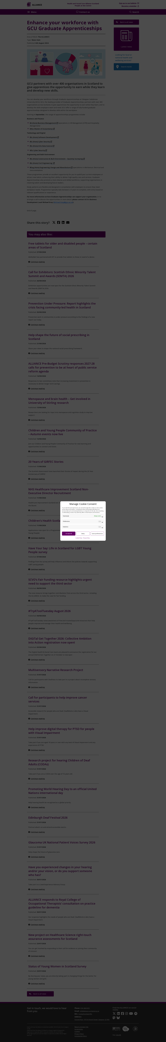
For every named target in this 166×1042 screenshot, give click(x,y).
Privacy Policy (86, 538)
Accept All (69, 533)
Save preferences (97, 533)
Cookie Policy (78, 538)
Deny (83, 533)
